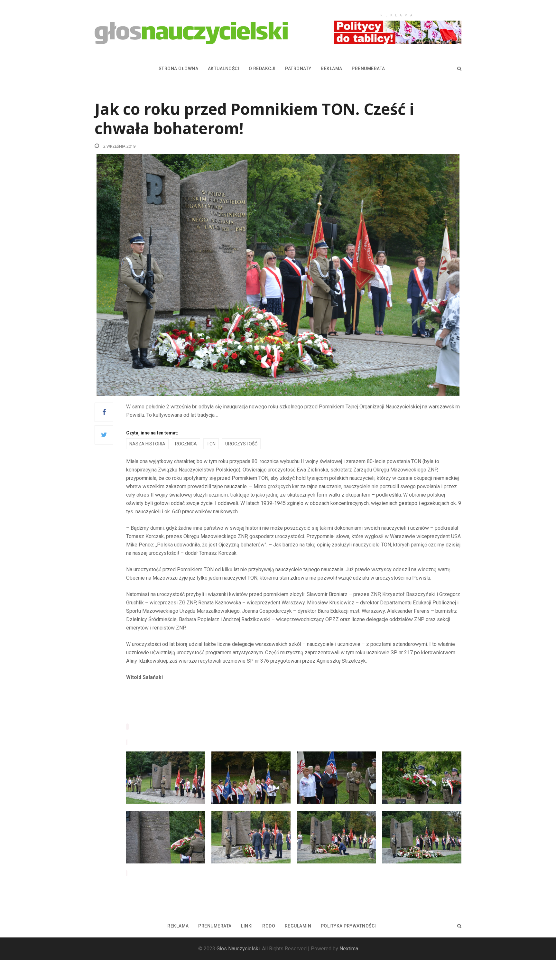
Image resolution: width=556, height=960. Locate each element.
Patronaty (298, 68)
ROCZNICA (186, 443)
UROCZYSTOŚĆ (241, 443)
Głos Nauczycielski (238, 949)
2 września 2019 (118, 146)
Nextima (348, 949)
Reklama (331, 68)
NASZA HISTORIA (147, 443)
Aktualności (223, 68)
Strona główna (179, 68)
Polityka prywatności (348, 925)
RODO (268, 925)
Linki (247, 925)
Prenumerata (368, 68)
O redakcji (262, 68)
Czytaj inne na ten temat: (152, 433)
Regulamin (298, 925)
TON (211, 443)
